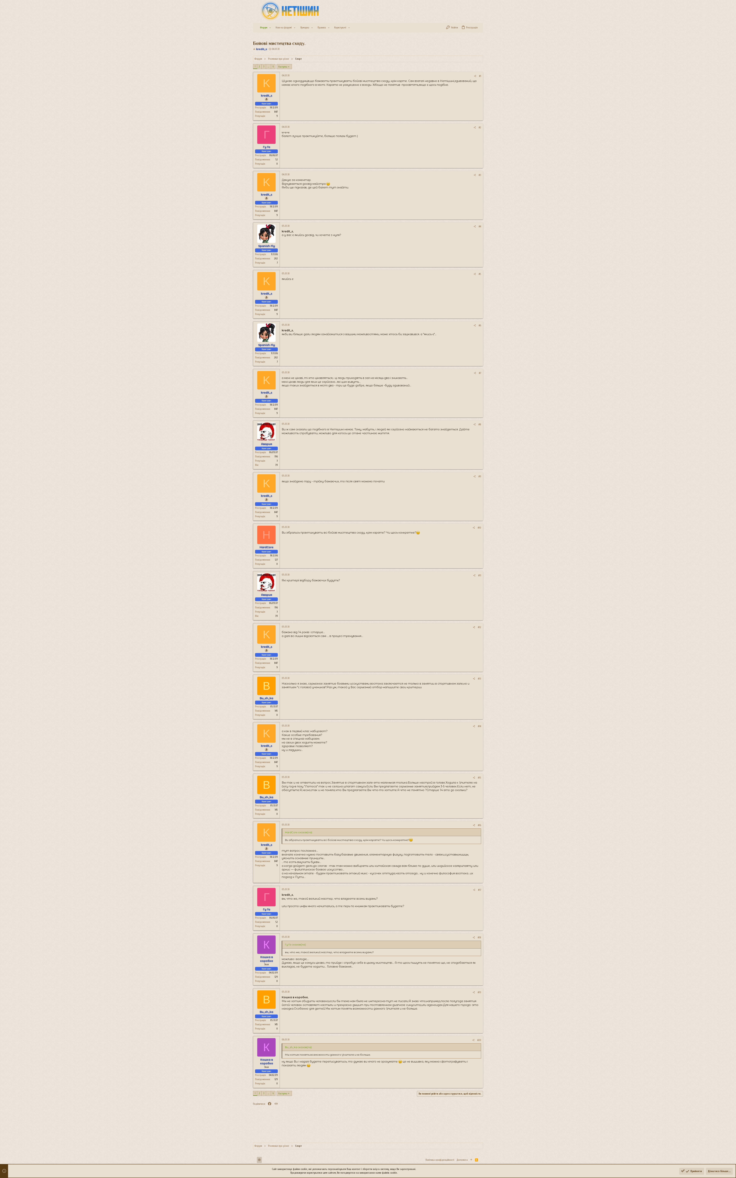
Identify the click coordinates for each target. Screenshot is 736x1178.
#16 (479, 825)
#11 (479, 575)
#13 (479, 678)
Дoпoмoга (462, 1160)
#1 (480, 76)
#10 (479, 527)
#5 (480, 274)
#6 (480, 325)
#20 (479, 1040)
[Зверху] (471, 1160)
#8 (479, 424)
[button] (270, 27)
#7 (480, 373)
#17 (479, 889)
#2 (480, 127)
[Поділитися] (475, 76)
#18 (479, 937)
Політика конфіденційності (440, 1160)
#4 (480, 226)
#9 (479, 476)
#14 (479, 726)
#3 (480, 175)
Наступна (282, 66)
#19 (479, 992)
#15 (479, 777)
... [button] (268, 66)
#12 (479, 627)
